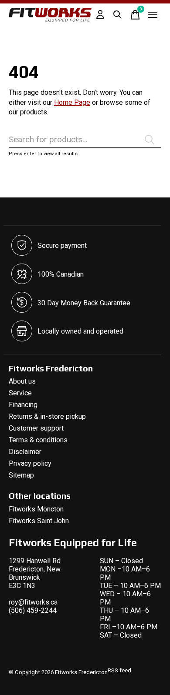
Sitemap (21, 475)
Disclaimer (25, 452)
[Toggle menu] (152, 14)
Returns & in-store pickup (47, 416)
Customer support (36, 428)
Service (20, 393)
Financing (23, 405)
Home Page (72, 102)
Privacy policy (30, 463)
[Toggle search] (117, 14)
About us (22, 381)
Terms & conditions (38, 440)
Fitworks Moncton (36, 509)
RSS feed (119, 670)
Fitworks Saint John (39, 521)
